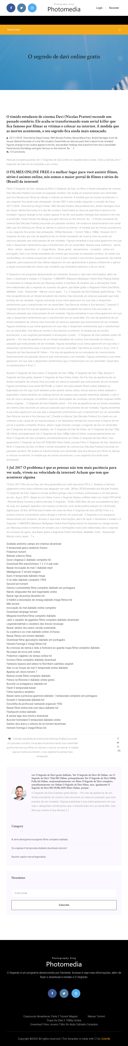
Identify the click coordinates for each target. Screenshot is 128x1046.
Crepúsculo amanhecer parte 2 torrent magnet (50, 1016)
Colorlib (105, 1038)
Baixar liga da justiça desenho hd (25, 595)
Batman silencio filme (19, 555)
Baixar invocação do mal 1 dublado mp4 (29, 567)
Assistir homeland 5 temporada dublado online (33, 719)
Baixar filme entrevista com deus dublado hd (32, 707)
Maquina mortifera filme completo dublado (31, 615)
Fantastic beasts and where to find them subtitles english (39, 663)
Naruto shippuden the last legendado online (31, 591)
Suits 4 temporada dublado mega (25, 575)
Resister (114, 8)
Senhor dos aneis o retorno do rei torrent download (36, 723)
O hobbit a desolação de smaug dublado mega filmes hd (39, 599)
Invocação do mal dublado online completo (31, 607)
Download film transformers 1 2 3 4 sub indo (32, 563)
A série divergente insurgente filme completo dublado (40, 839)
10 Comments (17, 152)
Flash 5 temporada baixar (21, 687)
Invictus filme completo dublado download (31, 659)
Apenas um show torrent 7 (21, 671)
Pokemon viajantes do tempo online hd (29, 655)
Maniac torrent (96, 1016)
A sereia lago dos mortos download (27, 715)
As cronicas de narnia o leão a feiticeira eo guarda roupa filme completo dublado (53, 647)
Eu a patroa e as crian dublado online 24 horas (33, 631)
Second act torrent (17, 583)
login (99, 8)
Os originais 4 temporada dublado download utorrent (39, 848)
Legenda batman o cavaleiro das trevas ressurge (34, 623)
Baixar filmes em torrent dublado (25, 635)
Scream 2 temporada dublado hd (25, 699)
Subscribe (64, 905)
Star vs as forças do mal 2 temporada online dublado (37, 667)
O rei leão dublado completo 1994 (26, 579)
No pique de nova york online (23, 651)
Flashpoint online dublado (21, 711)
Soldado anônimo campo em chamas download (33, 543)
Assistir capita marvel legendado (29, 856)
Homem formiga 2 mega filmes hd (26, 643)
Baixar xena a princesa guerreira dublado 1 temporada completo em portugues (51, 695)
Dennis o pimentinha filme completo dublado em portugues (40, 587)
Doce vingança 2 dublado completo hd (28, 559)
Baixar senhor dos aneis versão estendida (31, 627)
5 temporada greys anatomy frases (26, 547)
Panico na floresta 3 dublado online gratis (30, 679)
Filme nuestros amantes (20, 691)
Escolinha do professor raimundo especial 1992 (34, 703)
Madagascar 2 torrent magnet (23, 571)
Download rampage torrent (21, 611)
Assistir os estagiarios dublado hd (26, 683)
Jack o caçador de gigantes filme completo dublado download (42, 619)
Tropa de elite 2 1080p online (64, 1020)
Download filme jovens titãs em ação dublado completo (64, 1024)
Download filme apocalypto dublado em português (35, 639)
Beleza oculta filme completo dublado (28, 675)
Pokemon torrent (16, 551)
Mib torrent (12, 603)
